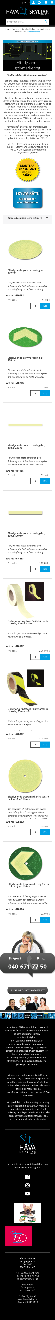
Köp (45, 305)
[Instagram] (27, 1187)
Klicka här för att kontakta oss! (28, 990)
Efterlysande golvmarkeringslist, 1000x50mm (26, 447)
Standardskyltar (28, 29)
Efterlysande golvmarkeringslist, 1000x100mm (26, 534)
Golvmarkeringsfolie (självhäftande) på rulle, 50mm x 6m (28, 710)
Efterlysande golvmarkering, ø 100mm (25, 271)
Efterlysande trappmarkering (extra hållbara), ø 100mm (28, 798)
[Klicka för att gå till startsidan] (18, 1243)
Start (8, 29)
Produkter (15, 29)
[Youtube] (27, 1195)
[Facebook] (27, 1178)
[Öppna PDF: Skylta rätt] (27, 197)
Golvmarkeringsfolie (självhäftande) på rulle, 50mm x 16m (28, 622)
